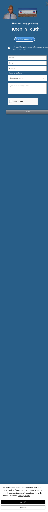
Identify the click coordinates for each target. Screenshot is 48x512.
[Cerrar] (44, 487)
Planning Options (15, 73)
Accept (23, 501)
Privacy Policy (24, 495)
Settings (23, 507)
